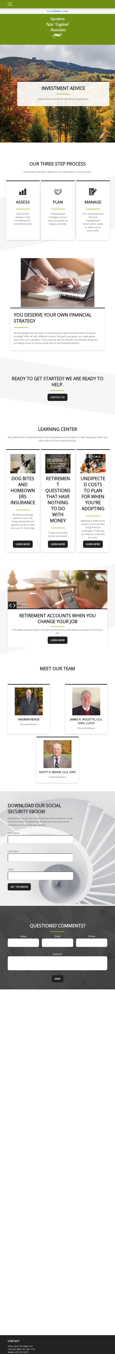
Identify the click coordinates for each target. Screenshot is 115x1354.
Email (10, 869)
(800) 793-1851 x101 (26, 1349)
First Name (13, 833)
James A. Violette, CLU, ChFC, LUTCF (86, 721)
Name (23, 936)
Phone (91, 936)
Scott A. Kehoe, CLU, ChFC (57, 772)
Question (57, 954)
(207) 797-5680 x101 (23, 1346)
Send (58, 978)
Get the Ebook (19, 886)
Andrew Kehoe (28, 719)
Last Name (13, 851)
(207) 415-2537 (22, 1352)
